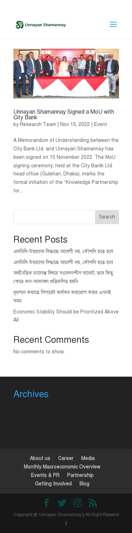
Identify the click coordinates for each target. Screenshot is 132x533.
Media (88, 458)
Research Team (38, 124)
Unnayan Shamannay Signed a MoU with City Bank (63, 114)
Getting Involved (53, 484)
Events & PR (45, 475)
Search (107, 217)
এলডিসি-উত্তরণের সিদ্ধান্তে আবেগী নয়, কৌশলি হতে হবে (63, 251)
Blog (84, 484)
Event (100, 124)
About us (40, 458)
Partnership (80, 475)
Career (66, 458)
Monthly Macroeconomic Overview (62, 467)
